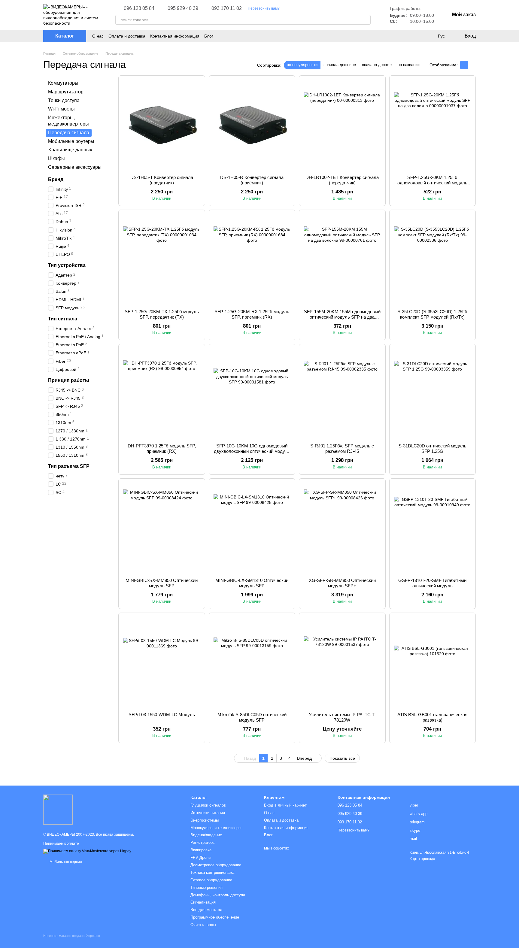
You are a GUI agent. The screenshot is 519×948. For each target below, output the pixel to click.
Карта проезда (422, 859)
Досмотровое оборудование (215, 865)
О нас (98, 36)
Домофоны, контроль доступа (217, 895)
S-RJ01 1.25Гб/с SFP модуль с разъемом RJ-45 (342, 448)
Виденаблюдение (206, 835)
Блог (208, 36)
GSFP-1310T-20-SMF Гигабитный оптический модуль (432, 583)
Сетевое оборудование (211, 880)
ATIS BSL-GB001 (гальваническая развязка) (432, 717)
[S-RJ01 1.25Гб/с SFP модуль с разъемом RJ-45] (342, 394)
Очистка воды (203, 924)
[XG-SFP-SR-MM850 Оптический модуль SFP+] (342, 528)
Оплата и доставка (126, 36)
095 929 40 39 (183, 8)
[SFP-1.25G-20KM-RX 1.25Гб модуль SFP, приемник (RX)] (252, 259)
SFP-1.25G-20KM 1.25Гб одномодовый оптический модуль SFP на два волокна (432, 183)
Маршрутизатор (65, 91)
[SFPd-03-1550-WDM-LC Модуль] (161, 662)
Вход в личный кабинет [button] (285, 805)
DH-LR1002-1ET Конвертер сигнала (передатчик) (342, 180)
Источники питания (207, 812)
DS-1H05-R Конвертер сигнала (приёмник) (252, 180)
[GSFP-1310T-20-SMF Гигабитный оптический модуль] (432, 528)
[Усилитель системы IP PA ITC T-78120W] (342, 662)
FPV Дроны (200, 857)
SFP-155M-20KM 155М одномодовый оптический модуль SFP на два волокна (342, 317)
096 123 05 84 (139, 8)
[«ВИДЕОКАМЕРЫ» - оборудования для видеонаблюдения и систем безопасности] (58, 809)
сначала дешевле (339, 64)
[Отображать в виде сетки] (464, 65)
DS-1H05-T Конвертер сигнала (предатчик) (161, 180)
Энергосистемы (204, 820)
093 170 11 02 (226, 8)
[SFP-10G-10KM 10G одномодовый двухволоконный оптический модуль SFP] (252, 394)
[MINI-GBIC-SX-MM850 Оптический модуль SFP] (161, 528)
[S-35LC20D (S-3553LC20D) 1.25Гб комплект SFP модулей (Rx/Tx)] (432, 259)
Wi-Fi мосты (61, 108)
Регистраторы (202, 842)
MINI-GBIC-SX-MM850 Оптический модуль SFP (162, 583)
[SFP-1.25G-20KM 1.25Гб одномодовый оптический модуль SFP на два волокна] (432, 125)
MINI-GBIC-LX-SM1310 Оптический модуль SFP (251, 583)
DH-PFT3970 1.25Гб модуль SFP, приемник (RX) (162, 448)
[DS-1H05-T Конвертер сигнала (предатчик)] (161, 125)
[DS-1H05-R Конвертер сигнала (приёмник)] (252, 125)
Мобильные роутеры (71, 141)
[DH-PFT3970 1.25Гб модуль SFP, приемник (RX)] (161, 394)
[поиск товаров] (366, 20)
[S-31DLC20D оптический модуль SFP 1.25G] (432, 394)
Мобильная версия (65, 862)
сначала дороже (377, 64)
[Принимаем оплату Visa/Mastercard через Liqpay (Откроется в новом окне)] (87, 851)
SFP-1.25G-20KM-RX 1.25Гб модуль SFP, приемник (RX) (251, 314)
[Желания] (429, 36)
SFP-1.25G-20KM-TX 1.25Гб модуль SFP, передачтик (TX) (162, 314)
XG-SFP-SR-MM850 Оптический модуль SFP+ (342, 583)
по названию (409, 64)
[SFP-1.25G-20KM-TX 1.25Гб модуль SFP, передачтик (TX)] (161, 259)
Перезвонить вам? (264, 8)
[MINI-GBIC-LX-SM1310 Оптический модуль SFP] (252, 528)
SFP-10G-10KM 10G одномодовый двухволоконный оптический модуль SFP (252, 451)
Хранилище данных (70, 149)
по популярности (302, 64)
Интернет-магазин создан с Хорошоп (71, 935)
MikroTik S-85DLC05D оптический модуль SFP (252, 717)
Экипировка (200, 850)
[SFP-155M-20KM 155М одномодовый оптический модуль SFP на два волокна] (342, 259)
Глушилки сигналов (208, 805)
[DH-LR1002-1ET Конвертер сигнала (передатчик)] (342, 125)
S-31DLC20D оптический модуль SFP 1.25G (432, 448)
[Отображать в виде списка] (472, 65)
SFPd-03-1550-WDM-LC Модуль (162, 714)
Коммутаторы (63, 83)
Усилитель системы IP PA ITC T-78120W (342, 717)
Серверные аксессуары (75, 167)
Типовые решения (206, 887)
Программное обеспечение (214, 917)
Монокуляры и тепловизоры (215, 827)
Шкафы (56, 158)
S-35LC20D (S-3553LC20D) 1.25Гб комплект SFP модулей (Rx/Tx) (432, 314)
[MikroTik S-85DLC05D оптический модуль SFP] (252, 662)
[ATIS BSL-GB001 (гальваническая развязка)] (432, 662)
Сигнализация (203, 902)
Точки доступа (64, 100)
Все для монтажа (206, 909)
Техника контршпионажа (212, 872)
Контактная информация (174, 36)
